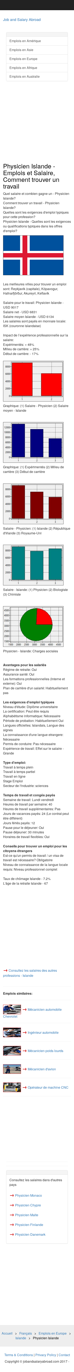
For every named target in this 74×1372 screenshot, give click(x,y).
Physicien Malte (26, 1215)
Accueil (7, 1333)
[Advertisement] (37, 122)
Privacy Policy (45, 1354)
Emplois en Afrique (23, 67)
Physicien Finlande (29, 1224)
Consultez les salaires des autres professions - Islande (30, 973)
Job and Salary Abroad (22, 19)
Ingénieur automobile (43, 1032)
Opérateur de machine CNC (48, 1087)
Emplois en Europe (23, 58)
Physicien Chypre (28, 1205)
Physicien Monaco (28, 1195)
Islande (20, 1338)
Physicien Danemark (30, 1234)
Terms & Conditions (18, 1354)
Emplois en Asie (21, 49)
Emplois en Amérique (25, 40)
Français (25, 1333)
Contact (64, 1354)
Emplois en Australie (24, 76)
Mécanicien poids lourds (45, 1050)
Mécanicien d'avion (42, 1069)
